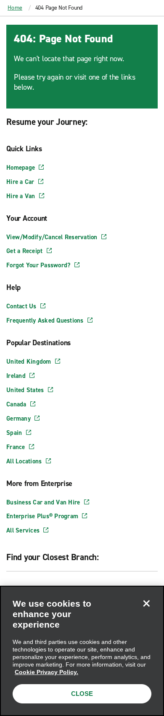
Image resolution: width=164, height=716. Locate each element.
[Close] (146, 603)
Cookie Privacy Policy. (46, 672)
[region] (82, 651)
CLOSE (82, 693)
